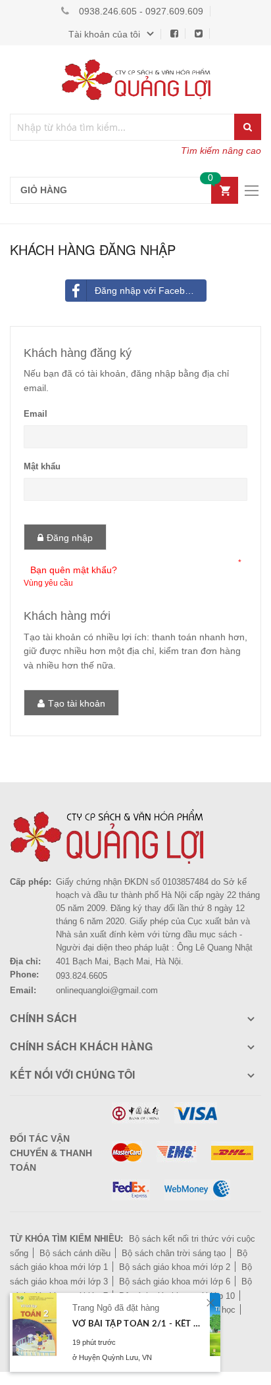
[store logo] (135, 79)
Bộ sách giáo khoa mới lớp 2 (174, 1267)
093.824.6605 (81, 976)
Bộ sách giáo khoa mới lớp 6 (174, 1281)
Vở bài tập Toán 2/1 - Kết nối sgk (136, 1324)
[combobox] (123, 127)
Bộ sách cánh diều (75, 1253)
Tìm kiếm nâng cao (221, 150)
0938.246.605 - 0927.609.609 (141, 11)
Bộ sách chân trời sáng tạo (174, 1253)
